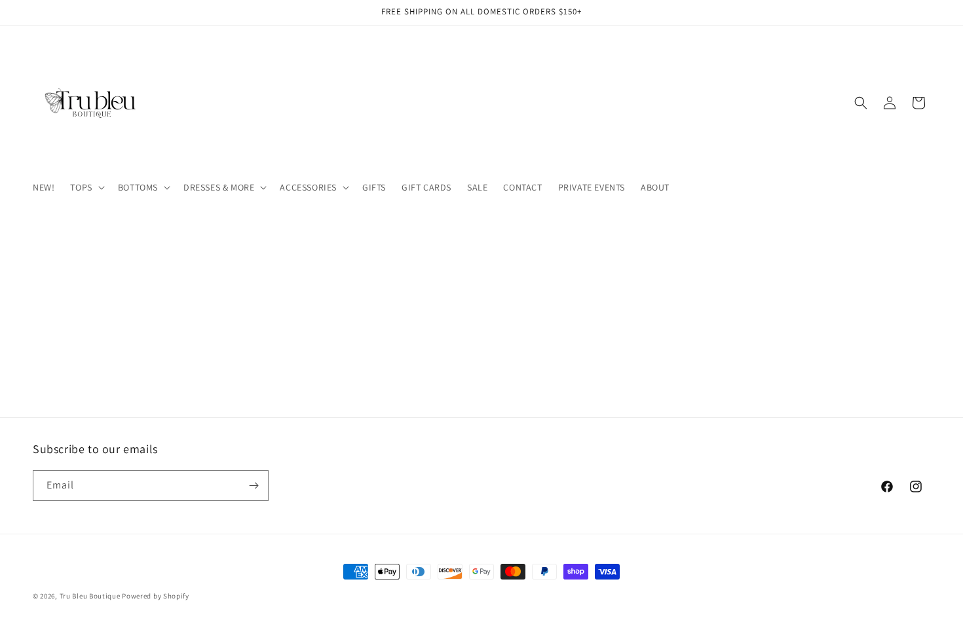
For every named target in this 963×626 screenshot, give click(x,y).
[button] (85, 187)
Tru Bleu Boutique (90, 595)
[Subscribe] (253, 485)
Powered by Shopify (155, 595)
